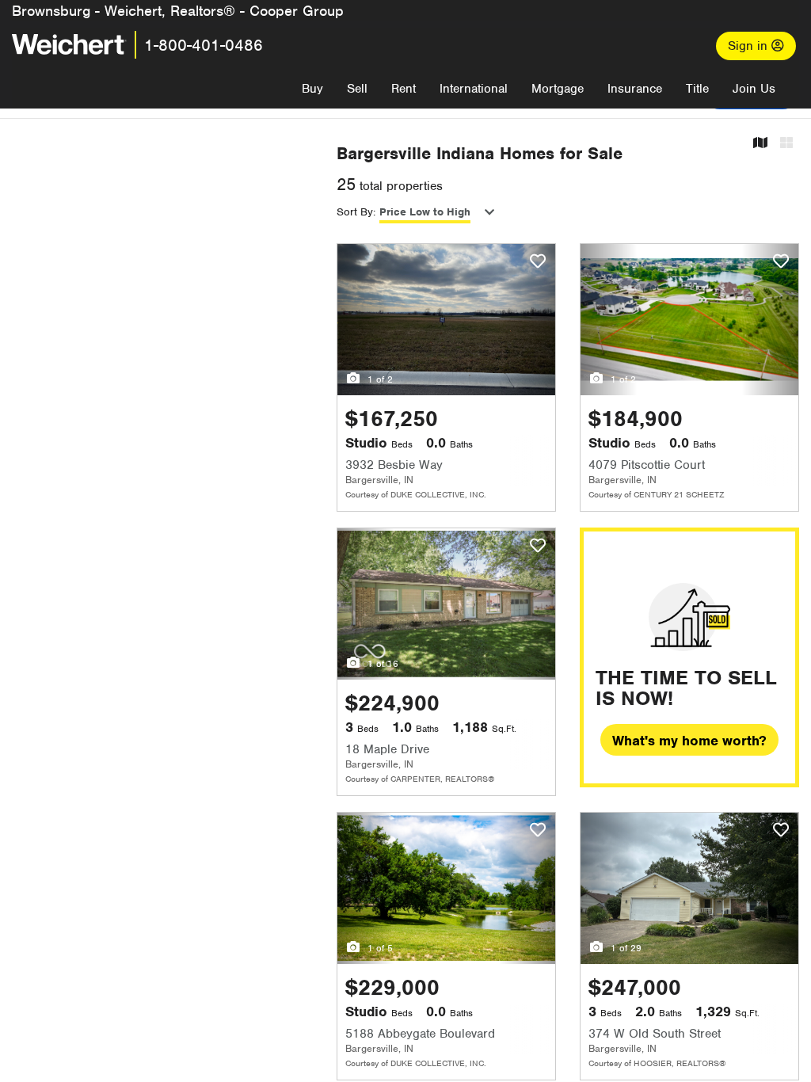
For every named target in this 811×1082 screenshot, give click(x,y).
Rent (403, 89)
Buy (312, 89)
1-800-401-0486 (203, 45)
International (474, 89)
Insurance (634, 89)
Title (697, 89)
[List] (786, 143)
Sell (357, 89)
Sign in (749, 46)
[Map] (760, 143)
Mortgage (557, 89)
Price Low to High (424, 212)
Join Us (754, 89)
